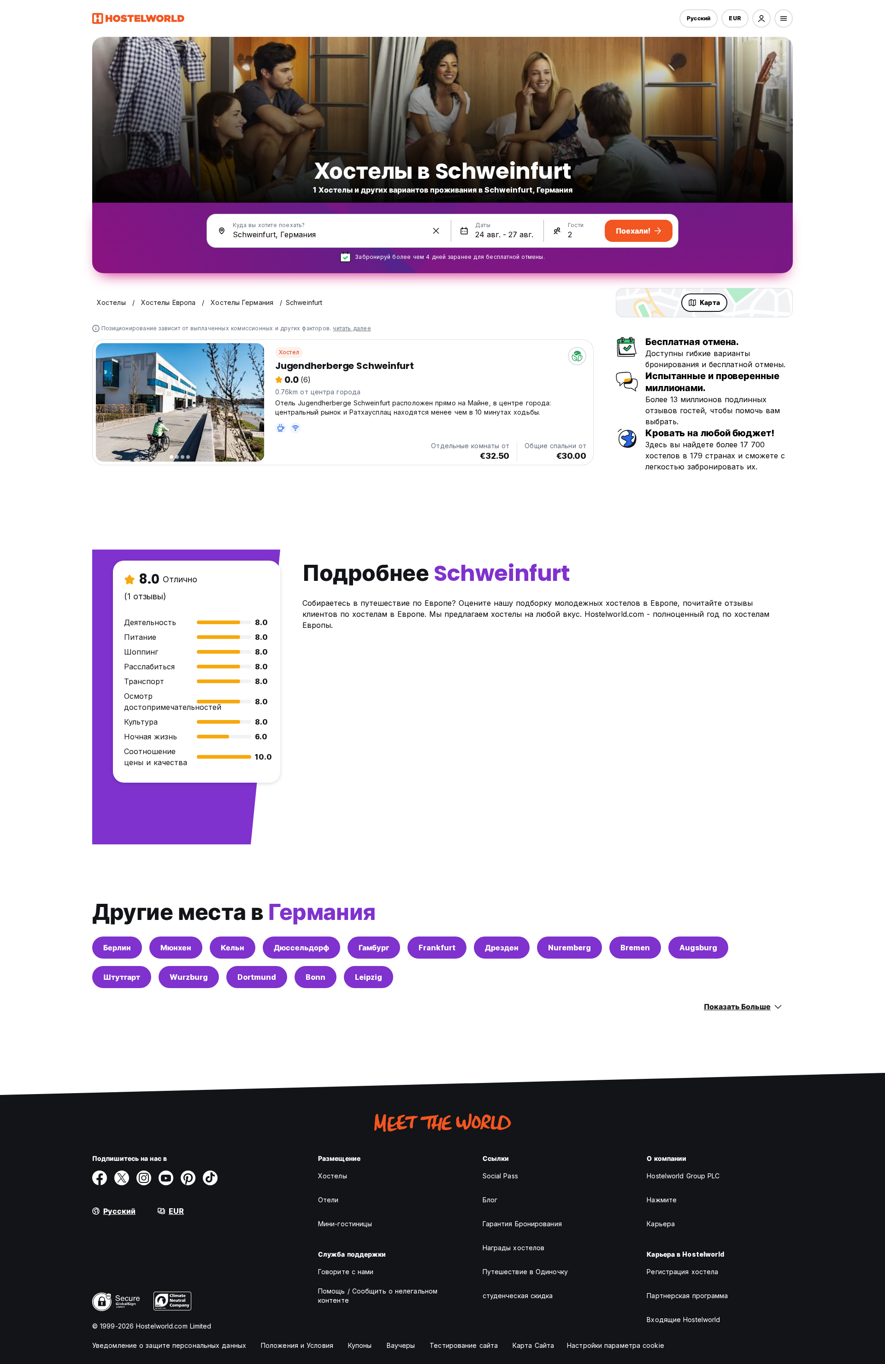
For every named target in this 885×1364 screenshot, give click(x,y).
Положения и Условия (297, 1345)
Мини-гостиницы (345, 1224)
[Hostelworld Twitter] (121, 1178)
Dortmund (256, 977)
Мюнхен (175, 947)
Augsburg (698, 947)
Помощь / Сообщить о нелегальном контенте (377, 1295)
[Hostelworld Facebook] (99, 1178)
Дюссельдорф (301, 947)
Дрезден (502, 947)
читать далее (352, 328)
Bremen (635, 947)
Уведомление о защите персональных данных (169, 1345)
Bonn (315, 977)
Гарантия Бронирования (522, 1224)
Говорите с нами (346, 1272)
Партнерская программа (687, 1296)
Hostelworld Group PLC (683, 1176)
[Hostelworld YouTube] (166, 1178)
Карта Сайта (533, 1345)
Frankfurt (437, 947)
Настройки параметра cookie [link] (615, 1345)
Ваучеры (401, 1345)
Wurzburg (189, 977)
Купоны (360, 1345)
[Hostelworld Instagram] (143, 1178)
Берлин (117, 947)
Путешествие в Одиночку (525, 1272)
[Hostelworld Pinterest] (188, 1178)
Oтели (328, 1200)
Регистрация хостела (682, 1272)
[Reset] (436, 231)
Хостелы (332, 1176)
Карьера (661, 1224)
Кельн (232, 947)
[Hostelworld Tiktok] (210, 1178)
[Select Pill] (761, 18)
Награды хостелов (514, 1248)
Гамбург (374, 947)
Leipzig (368, 977)
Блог (490, 1200)
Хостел (289, 352)
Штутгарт (121, 977)
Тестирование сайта (464, 1345)
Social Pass (500, 1176)
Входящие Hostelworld (683, 1319)
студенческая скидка (518, 1296)
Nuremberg (569, 947)
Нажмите (662, 1200)
